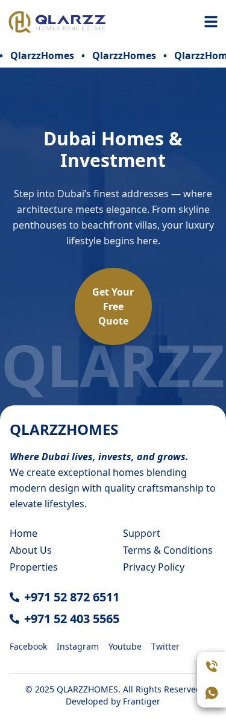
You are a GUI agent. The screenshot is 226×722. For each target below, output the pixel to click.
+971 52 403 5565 (71, 618)
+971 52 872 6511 (71, 597)
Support (141, 533)
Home (23, 533)
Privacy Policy (153, 567)
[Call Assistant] (211, 666)
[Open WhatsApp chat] (211, 693)
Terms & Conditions (168, 550)
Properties (34, 567)
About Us (31, 550)
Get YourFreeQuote (113, 306)
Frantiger (141, 701)
